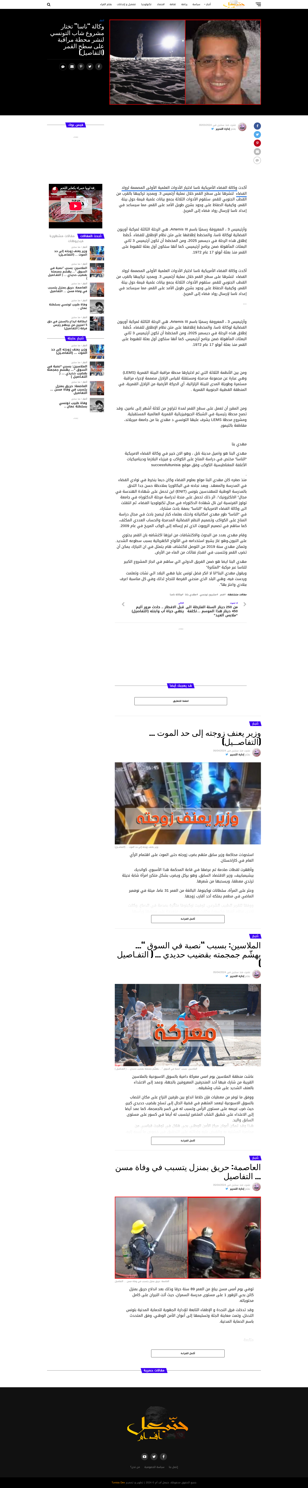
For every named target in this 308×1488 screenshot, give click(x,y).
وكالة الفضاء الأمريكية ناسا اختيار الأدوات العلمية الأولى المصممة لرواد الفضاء (184, 190)
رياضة (184, 4)
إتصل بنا (173, 1467)
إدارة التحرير (223, 129)
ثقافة (173, 4)
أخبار (208, 4)
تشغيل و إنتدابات (126, 4)
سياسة (196, 4)
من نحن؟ (135, 1467)
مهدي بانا (190, 595)
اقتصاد (161, 4)
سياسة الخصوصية (154, 1467)
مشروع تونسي (208, 595)
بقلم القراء (106, 4)
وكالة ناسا (176, 595)
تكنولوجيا (146, 4)
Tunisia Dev (118, 1482)
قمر (222, 595)
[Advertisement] (181, 160)
